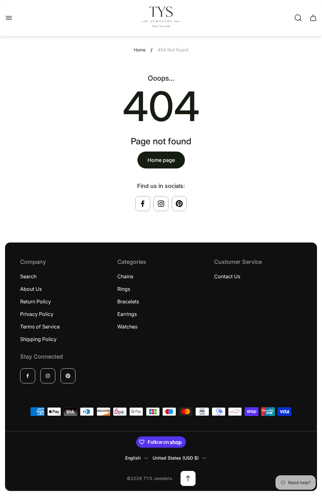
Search (28, 276)
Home (140, 49)
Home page (161, 160)
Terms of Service (40, 326)
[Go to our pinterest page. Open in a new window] (179, 203)
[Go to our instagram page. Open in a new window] (161, 203)
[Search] (298, 18)
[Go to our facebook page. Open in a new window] (142, 203)
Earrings (127, 314)
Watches (127, 326)
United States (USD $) (176, 458)
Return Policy (35, 301)
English (133, 458)
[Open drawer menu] (9, 18)
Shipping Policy (38, 339)
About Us (31, 289)
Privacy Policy (36, 314)
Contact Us (227, 276)
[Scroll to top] (188, 478)
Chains (125, 276)
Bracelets (128, 301)
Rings (123, 289)
